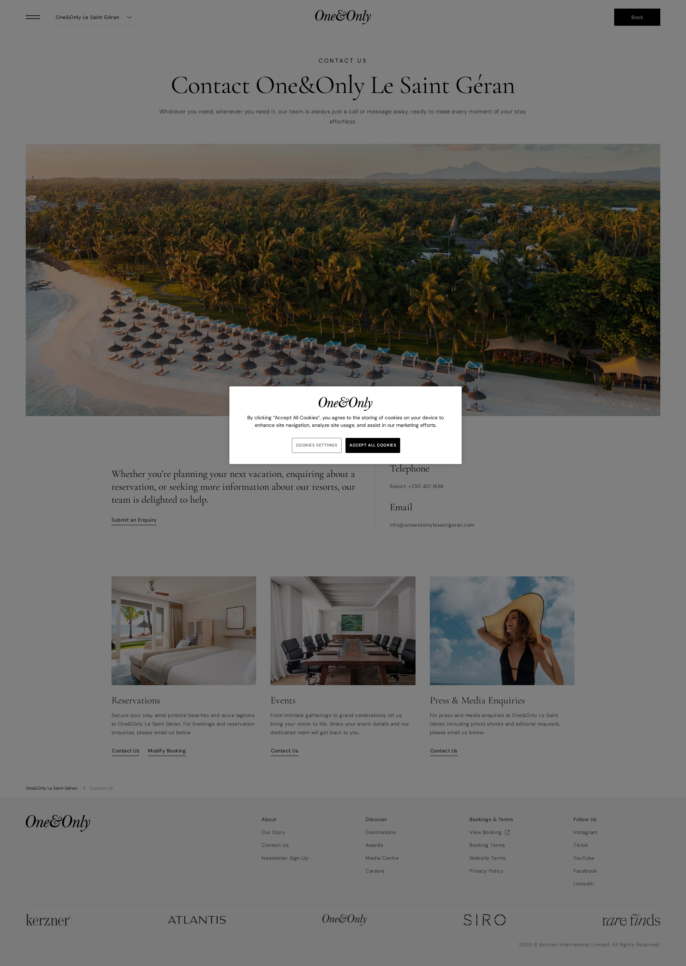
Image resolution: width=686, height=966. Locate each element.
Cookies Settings (317, 445)
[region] (345, 425)
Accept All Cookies (372, 445)
